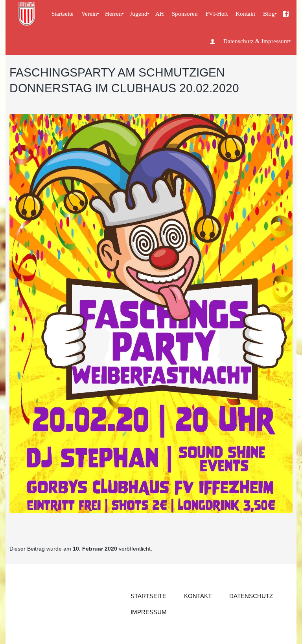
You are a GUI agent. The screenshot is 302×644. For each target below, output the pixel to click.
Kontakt (198, 596)
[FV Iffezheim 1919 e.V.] (286, 13)
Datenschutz (251, 596)
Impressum (149, 612)
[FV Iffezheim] (27, 13)
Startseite (148, 596)
